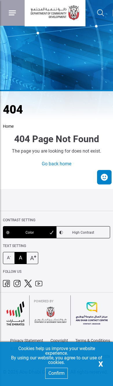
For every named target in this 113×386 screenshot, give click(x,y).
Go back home (56, 164)
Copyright (59, 340)
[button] (104, 177)
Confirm (56, 373)
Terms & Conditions (92, 340)
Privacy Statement (26, 340)
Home (8, 126)
